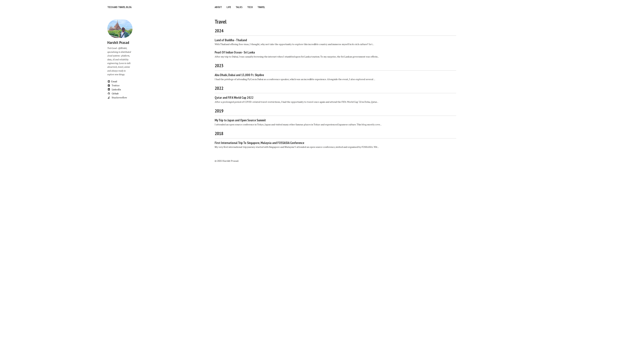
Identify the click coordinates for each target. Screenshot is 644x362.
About (218, 7)
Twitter (115, 85)
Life (229, 7)
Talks (239, 7)
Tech (250, 7)
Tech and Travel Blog (119, 7)
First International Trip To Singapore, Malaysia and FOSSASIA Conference (259, 143)
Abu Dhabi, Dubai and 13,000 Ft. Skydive (239, 75)
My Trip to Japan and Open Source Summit (240, 120)
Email (114, 81)
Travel (261, 7)
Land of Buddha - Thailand (231, 40)
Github (115, 93)
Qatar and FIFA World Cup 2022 (234, 97)
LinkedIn (116, 89)
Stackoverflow (119, 97)
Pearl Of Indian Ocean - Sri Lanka (235, 52)
